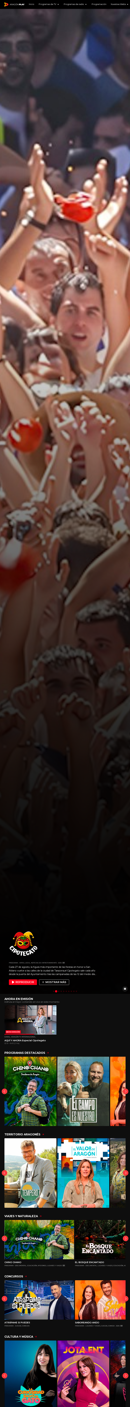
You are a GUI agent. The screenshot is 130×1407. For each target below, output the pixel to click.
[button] (49, 4)
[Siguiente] (125, 1091)
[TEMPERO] (30, 1173)
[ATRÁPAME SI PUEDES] (39, 1300)
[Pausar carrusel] (125, 989)
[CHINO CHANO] (30, 1091)
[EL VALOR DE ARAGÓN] (83, 1173)
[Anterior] (4, 1091)
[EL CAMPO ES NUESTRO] (83, 1091)
